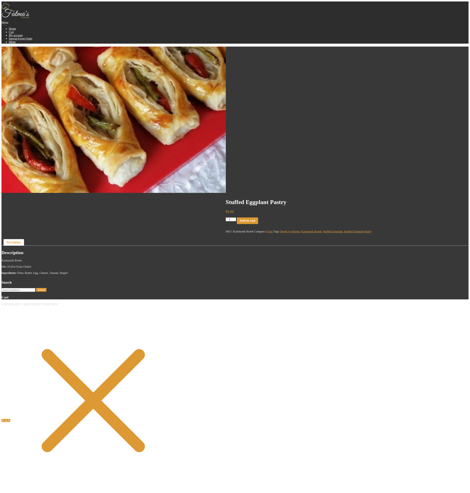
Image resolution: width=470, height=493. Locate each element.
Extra (269, 231)
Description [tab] (14, 242)
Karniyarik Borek (311, 231)
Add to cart (247, 220)
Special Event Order (20, 38)
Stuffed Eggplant (333, 231)
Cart (11, 32)
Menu (12, 41)
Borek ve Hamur (290, 231)
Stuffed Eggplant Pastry (358, 231)
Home (12, 28)
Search (41, 290)
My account (16, 35)
